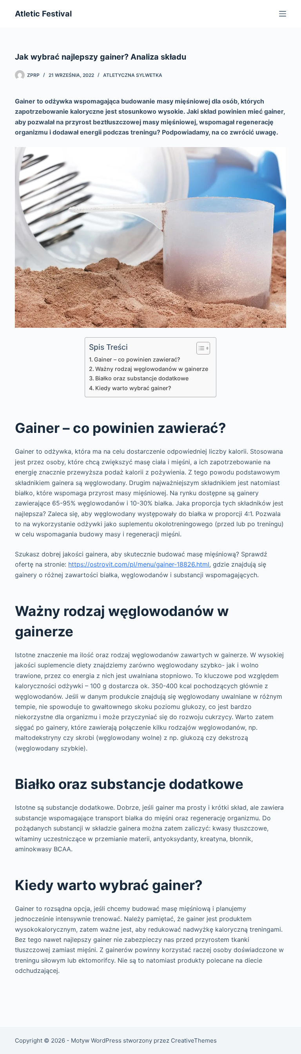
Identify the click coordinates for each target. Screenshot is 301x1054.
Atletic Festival (43, 13)
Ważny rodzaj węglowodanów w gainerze (151, 368)
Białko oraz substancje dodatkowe (142, 378)
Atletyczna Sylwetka (132, 75)
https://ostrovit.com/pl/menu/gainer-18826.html (138, 564)
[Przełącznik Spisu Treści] (199, 348)
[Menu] (282, 13)
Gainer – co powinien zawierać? (137, 359)
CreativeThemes (194, 1040)
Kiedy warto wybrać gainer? (133, 388)
